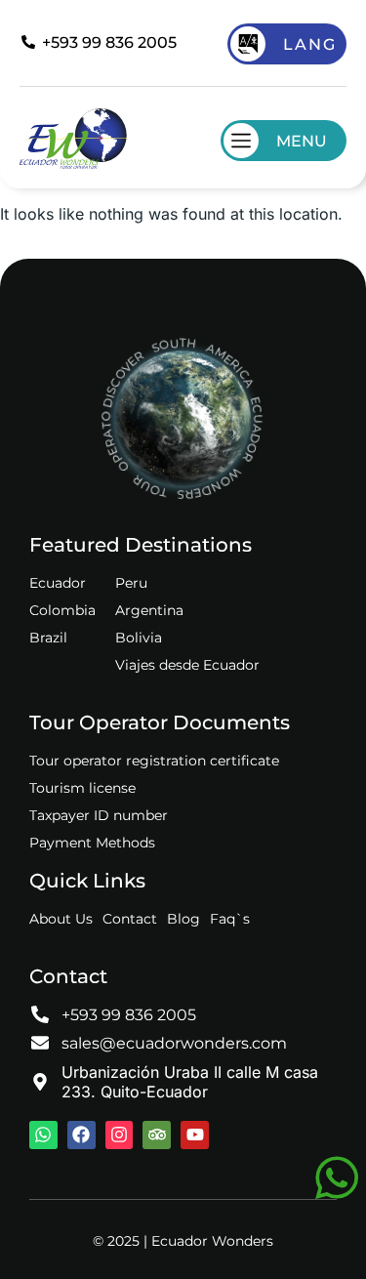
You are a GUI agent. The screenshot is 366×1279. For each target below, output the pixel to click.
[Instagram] (119, 1135)
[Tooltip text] (336, 1177)
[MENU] (241, 140)
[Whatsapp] (43, 1135)
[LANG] (247, 44)
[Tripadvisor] (156, 1135)
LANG (310, 44)
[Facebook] (81, 1135)
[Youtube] (195, 1135)
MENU (301, 141)
